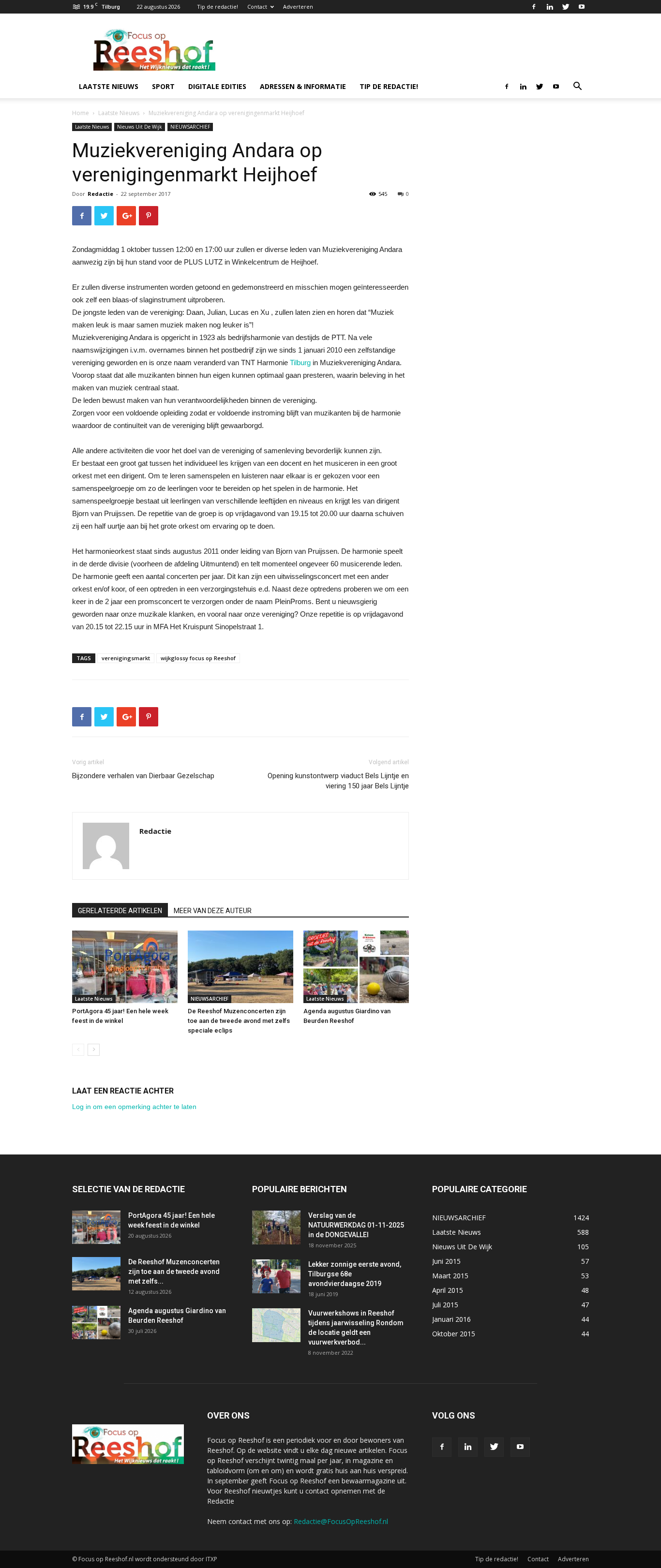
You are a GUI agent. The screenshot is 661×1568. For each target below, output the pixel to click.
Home (80, 113)
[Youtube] (581, 7)
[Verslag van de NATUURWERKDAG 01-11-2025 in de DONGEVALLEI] (276, 1227)
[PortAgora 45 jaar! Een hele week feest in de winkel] (125, 967)
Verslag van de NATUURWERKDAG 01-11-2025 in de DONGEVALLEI (356, 1225)
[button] (577, 87)
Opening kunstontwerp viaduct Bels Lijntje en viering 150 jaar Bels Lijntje (338, 780)
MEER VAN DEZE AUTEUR (213, 911)
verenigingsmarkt (126, 658)
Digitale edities (217, 86)
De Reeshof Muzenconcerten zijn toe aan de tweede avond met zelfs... (174, 1271)
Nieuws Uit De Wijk (139, 126)
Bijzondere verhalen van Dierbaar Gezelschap (143, 775)
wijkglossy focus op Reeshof (198, 658)
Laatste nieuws (108, 86)
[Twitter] (565, 7)
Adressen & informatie (303, 86)
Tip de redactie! (217, 6)
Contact (257, 6)
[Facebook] (533, 7)
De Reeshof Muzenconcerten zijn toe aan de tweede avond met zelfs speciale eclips (239, 1020)
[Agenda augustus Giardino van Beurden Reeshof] (356, 967)
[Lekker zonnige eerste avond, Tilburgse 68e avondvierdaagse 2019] (276, 1276)
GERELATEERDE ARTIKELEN (120, 911)
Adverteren (298, 6)
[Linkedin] (549, 7)
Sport (163, 86)
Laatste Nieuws (118, 113)
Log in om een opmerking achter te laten (134, 1106)
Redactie (100, 193)
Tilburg (300, 362)
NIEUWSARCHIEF (190, 126)
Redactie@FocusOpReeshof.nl (341, 1521)
